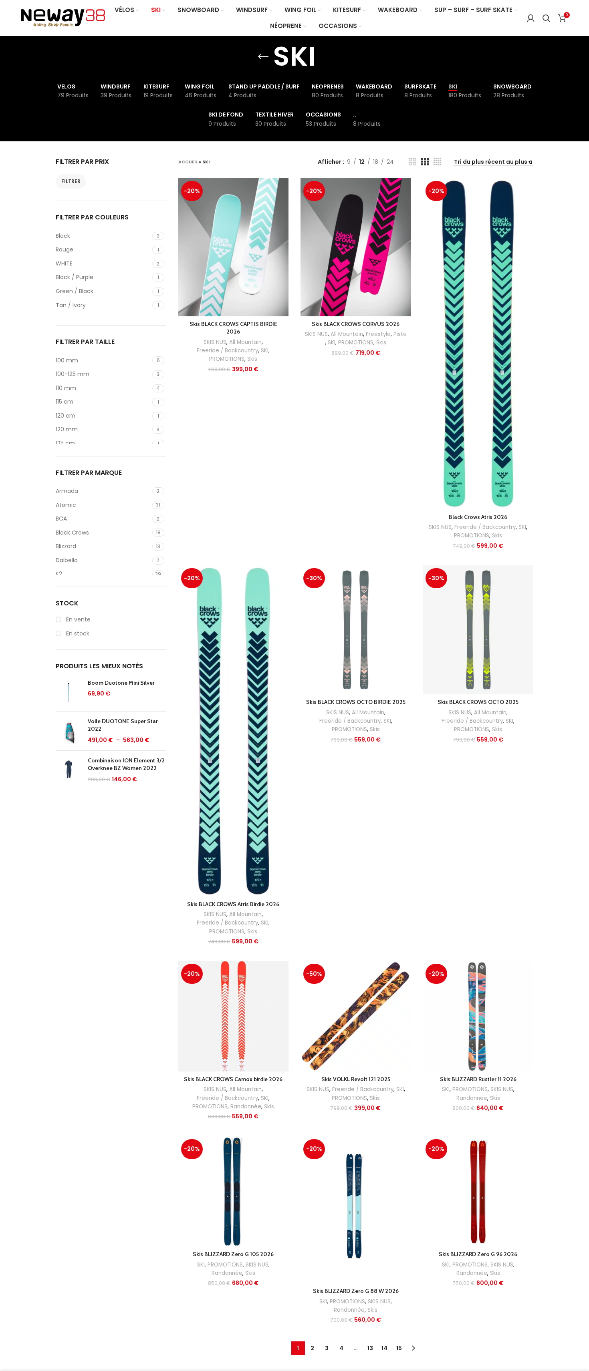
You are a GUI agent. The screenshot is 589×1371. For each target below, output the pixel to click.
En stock (77, 633)
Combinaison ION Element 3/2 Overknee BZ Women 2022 (126, 764)
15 (399, 1348)
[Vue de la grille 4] (437, 161)
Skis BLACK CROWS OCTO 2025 (478, 702)
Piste (400, 334)
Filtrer (71, 181)
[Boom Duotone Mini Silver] (69, 692)
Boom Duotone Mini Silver (121, 682)
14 (384, 1348)
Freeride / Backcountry (227, 350)
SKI (264, 350)
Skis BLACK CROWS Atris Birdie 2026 (233, 904)
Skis (252, 359)
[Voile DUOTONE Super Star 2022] (69, 731)
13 (370, 1348)
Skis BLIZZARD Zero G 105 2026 (233, 1254)
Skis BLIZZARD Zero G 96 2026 (478, 1254)
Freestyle (378, 334)
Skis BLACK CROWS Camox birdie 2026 (233, 1079)
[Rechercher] (546, 18)
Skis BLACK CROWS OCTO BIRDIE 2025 (355, 702)
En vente (78, 619)
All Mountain (245, 342)
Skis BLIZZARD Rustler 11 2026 (478, 1079)
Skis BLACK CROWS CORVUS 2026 (355, 324)
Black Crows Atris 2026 (478, 517)
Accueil (188, 162)
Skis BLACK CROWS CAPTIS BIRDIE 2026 (233, 328)
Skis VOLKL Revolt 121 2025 (355, 1079)
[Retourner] (263, 56)
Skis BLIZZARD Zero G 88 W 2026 (356, 1291)
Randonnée (245, 1106)
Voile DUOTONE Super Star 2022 (123, 725)
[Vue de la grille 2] (412, 161)
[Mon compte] (531, 18)
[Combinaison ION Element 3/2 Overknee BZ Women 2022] (69, 770)
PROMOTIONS (226, 359)
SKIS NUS (215, 342)
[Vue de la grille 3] (425, 161)
